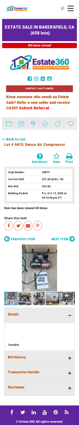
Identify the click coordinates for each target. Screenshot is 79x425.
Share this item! (15, 218)
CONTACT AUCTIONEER (39, 88)
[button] (39, 267)
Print (69, 162)
